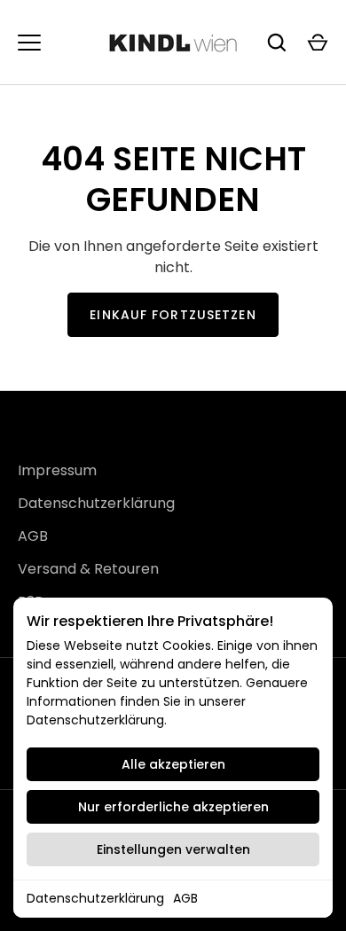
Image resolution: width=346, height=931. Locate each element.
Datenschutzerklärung (95, 898)
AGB (185, 898)
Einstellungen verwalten (173, 849)
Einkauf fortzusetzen (173, 315)
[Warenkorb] (317, 42)
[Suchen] (276, 42)
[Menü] (29, 42)
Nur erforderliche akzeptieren (173, 807)
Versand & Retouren (88, 569)
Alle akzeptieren (173, 764)
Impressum (57, 470)
